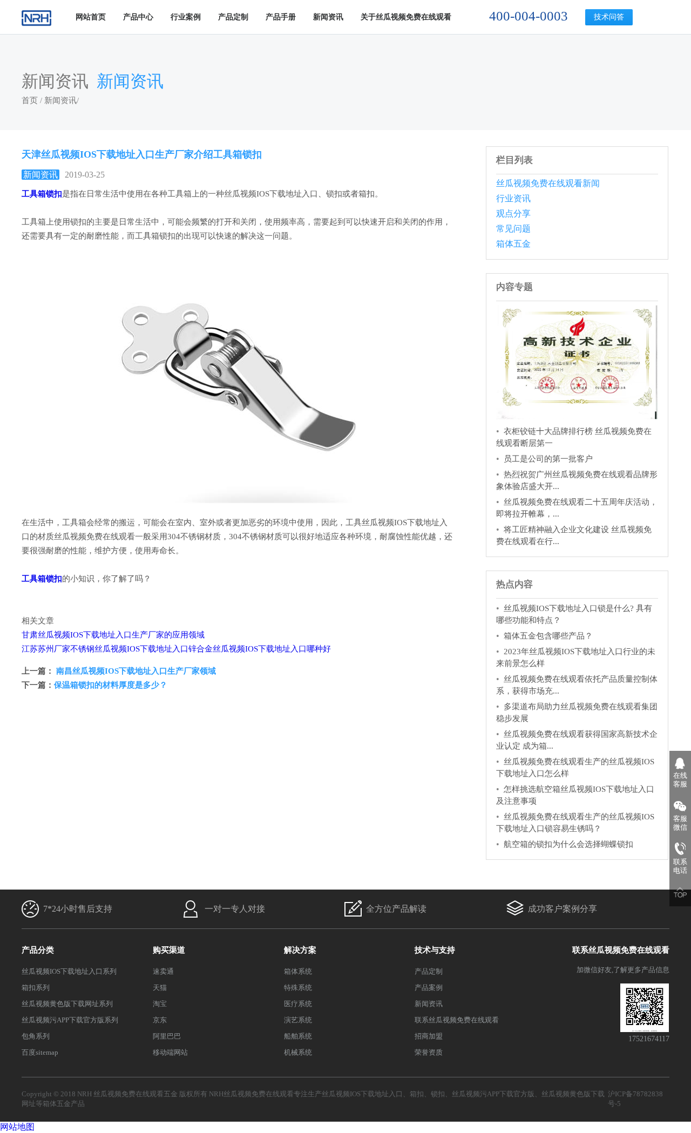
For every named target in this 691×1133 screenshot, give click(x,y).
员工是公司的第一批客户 (548, 458)
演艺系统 (298, 1020)
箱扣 (417, 1094)
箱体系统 (298, 971)
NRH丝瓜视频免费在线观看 (251, 1094)
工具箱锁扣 (42, 578)
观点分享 (513, 213)
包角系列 (36, 1036)
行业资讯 (513, 198)
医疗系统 (298, 1004)
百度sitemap (40, 1052)
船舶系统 (298, 1036)
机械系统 (298, 1052)
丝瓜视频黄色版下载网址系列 (67, 1004)
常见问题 (513, 228)
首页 (30, 100)
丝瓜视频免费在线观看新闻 (548, 183)
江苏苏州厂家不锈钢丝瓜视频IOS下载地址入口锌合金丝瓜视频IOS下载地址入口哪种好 (176, 648)
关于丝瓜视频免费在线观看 (406, 17)
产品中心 (138, 17)
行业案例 (186, 17)
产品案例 (429, 987)
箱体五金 (513, 243)
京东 (160, 1020)
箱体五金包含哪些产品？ (548, 636)
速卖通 (163, 971)
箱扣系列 (36, 987)
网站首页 (91, 17)
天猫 (160, 987)
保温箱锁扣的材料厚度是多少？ (110, 685)
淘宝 (160, 1004)
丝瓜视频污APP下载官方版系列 (70, 1020)
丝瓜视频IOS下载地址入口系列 (69, 971)
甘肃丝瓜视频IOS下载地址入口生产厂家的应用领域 (113, 634)
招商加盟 (429, 1036)
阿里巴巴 (167, 1036)
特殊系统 (298, 987)
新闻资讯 (328, 17)
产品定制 (233, 17)
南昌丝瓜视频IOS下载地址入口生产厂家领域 (135, 671)
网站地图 (17, 1126)
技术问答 (609, 17)
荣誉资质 (429, 1052)
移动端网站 (170, 1052)
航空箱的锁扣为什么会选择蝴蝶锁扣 (568, 844)
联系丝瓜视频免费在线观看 (457, 1020)
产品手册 (281, 17)
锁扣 (438, 1094)
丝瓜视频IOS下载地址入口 (362, 1094)
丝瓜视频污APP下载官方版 (493, 1094)
